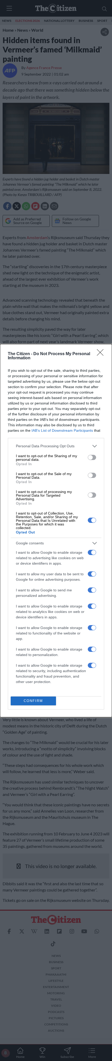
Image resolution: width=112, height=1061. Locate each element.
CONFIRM (33, 701)
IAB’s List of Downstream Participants (62, 430)
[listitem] (56, 446)
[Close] (102, 354)
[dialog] (56, 530)
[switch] (92, 457)
